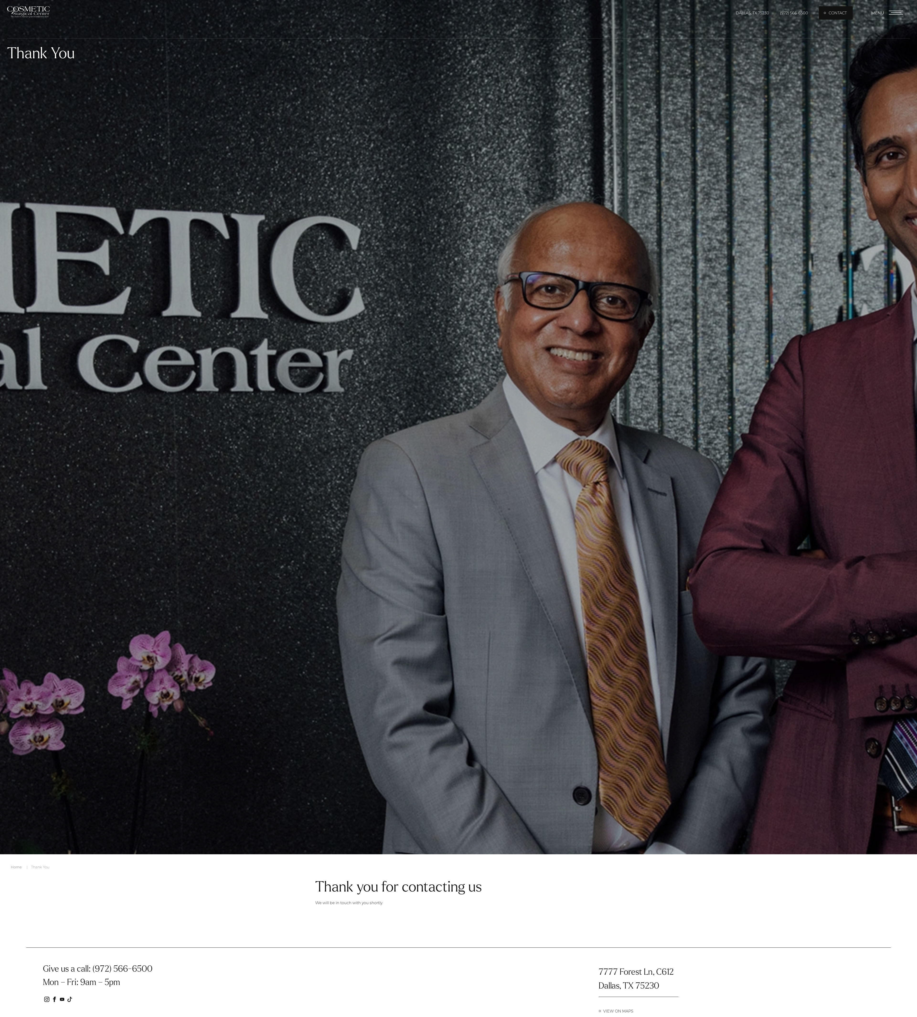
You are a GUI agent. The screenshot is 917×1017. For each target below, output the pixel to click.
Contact (838, 12)
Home (16, 867)
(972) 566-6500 (794, 12)
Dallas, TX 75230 (752, 12)
